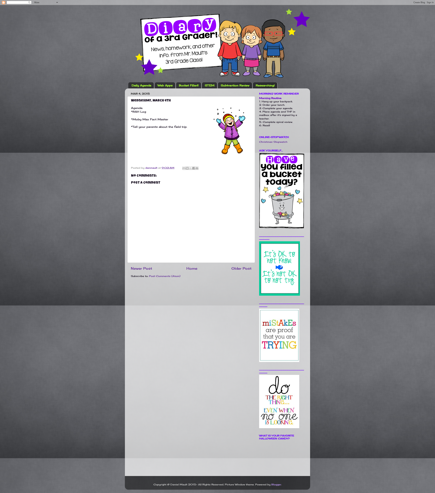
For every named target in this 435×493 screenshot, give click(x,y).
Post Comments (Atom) (164, 276)
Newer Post (141, 268)
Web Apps (165, 85)
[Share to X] (190, 168)
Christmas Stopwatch (273, 141)
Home (191, 268)
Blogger (276, 484)
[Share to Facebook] (193, 168)
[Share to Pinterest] (197, 168)
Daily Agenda (141, 85)
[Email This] (184, 168)
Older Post (241, 268)
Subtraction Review (235, 85)
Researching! (265, 85)
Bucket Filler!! (188, 85)
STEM (209, 85)
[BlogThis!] (187, 168)
